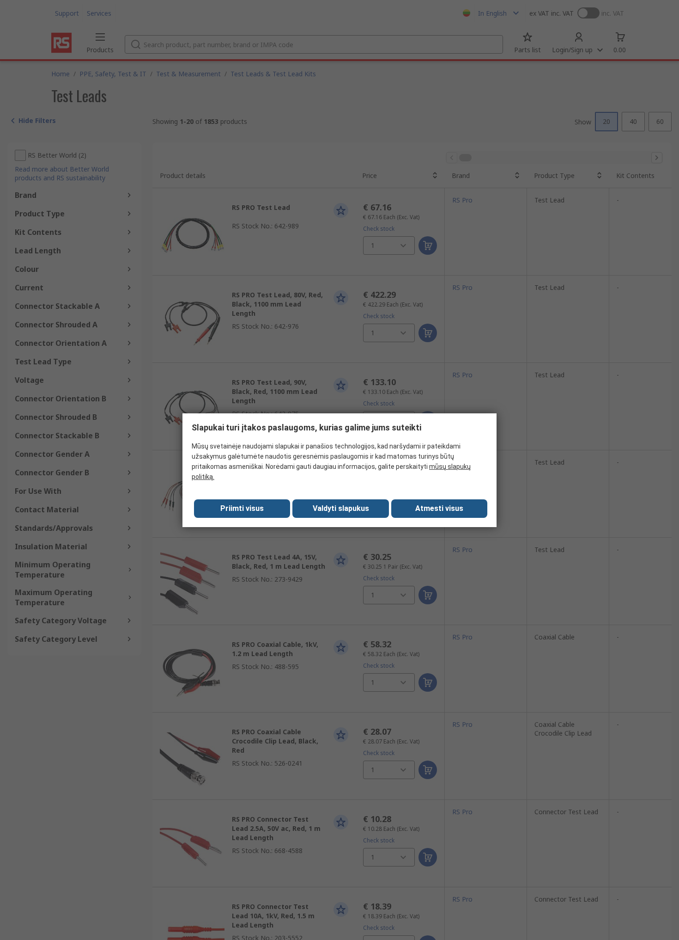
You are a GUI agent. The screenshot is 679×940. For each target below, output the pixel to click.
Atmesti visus (439, 508)
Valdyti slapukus (341, 508)
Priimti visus (242, 508)
